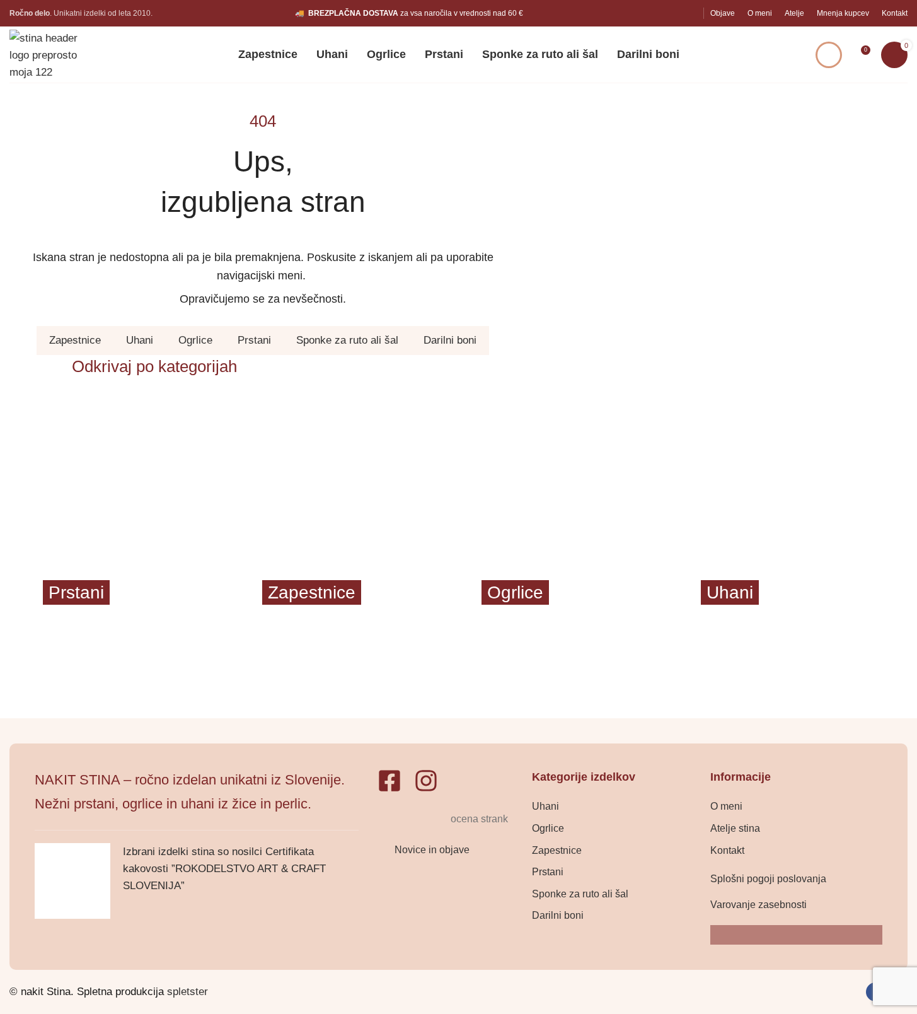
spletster (187, 992)
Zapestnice (75, 340)
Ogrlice (195, 340)
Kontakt (727, 850)
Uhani (139, 340)
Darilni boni (450, 340)
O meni (726, 806)
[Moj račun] (828, 54)
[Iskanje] (788, 54)
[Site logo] (53, 54)
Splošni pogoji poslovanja (768, 878)
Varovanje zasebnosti (758, 904)
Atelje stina (735, 828)
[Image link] (412, 819)
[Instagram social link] (689, 13)
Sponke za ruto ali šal (347, 340)
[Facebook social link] (673, 13)
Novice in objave (432, 849)
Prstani (254, 340)
